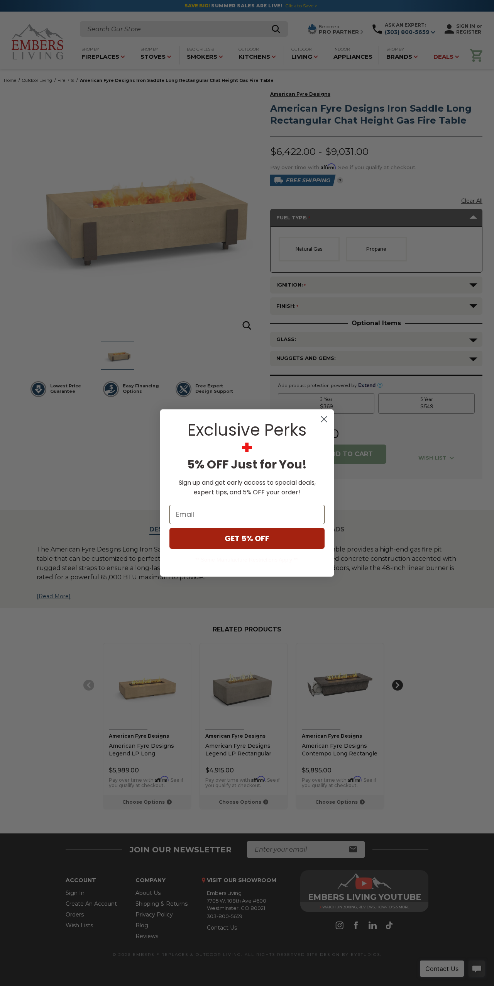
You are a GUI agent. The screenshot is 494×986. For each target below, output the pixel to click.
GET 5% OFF (247, 538)
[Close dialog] (324, 419)
